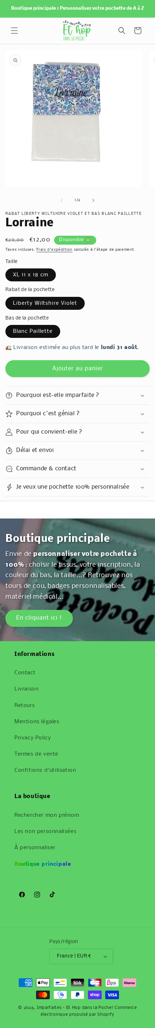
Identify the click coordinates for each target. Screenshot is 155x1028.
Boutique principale (42, 864)
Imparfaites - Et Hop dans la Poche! (75, 1008)
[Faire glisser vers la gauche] (62, 200)
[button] (14, 31)
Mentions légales (36, 722)
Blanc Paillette (33, 331)
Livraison (26, 689)
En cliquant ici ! (39, 618)
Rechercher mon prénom (46, 815)
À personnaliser (35, 848)
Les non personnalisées (45, 831)
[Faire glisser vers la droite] (93, 200)
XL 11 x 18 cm (30, 275)
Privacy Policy (32, 738)
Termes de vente (36, 754)
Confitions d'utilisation (45, 770)
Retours (24, 705)
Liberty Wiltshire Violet (45, 303)
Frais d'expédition (54, 250)
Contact (24, 673)
